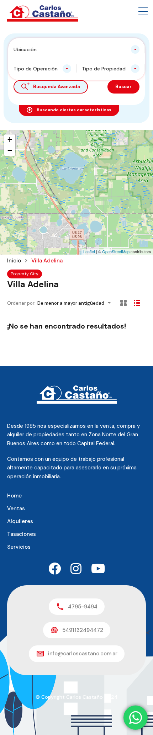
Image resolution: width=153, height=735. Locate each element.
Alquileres (20, 521)
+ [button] (9, 139)
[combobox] (76, 49)
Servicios (19, 546)
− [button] (9, 150)
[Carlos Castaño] (42, 13)
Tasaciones (21, 534)
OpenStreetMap (116, 251)
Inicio (14, 260)
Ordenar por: (21, 303)
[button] (143, 11)
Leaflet (89, 251)
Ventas (16, 508)
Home (14, 495)
